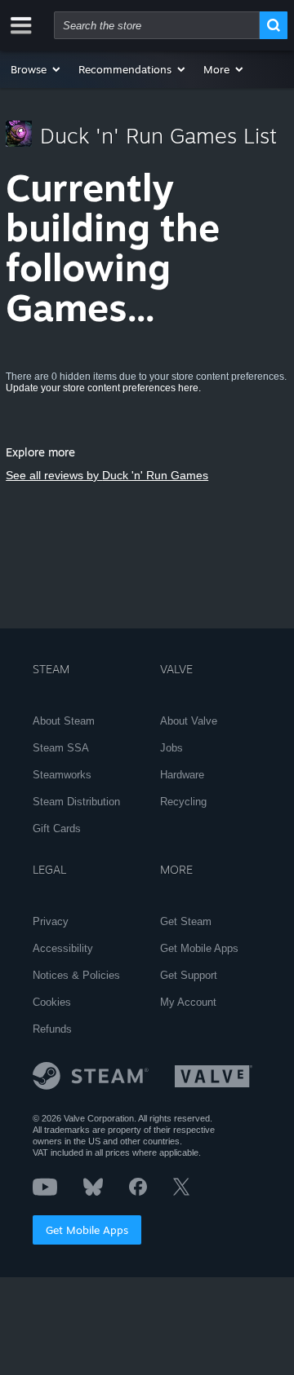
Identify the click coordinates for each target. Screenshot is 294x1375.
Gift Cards (57, 828)
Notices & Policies (76, 975)
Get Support (188, 975)
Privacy (51, 921)
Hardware (182, 775)
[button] (36, 69)
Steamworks (62, 775)
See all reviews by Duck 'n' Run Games (107, 475)
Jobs (171, 748)
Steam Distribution (76, 801)
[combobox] (157, 25)
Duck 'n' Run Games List (158, 135)
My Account (188, 1002)
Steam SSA (61, 748)
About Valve (188, 721)
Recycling (183, 801)
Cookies (52, 1002)
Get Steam (186, 921)
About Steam (64, 721)
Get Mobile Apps (87, 1229)
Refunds (52, 1029)
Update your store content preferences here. (103, 388)
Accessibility (63, 948)
